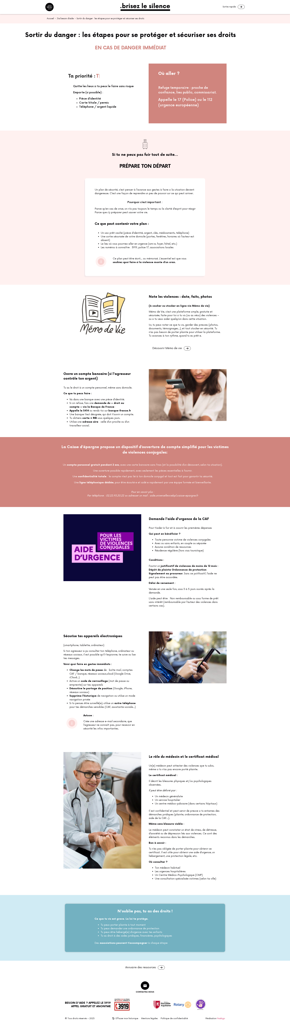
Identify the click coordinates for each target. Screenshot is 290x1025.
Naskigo (221, 1018)
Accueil (50, 18)
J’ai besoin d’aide (65, 18)
